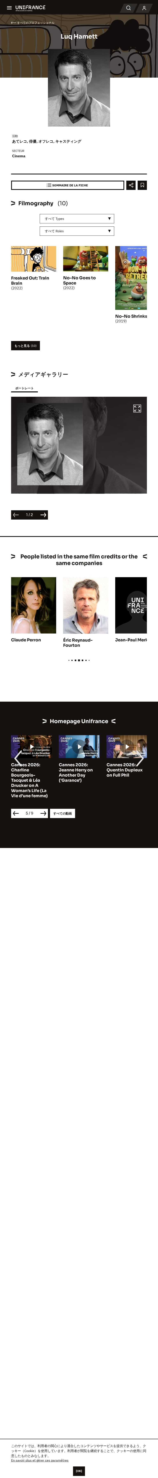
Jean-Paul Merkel (133, 640)
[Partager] (131, 185)
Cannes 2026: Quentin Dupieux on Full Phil (125, 770)
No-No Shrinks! (132, 316)
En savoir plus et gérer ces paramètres (40, 1460)
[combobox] (77, 218)
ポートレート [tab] (24, 388)
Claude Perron (26, 640)
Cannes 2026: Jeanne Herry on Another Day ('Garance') (76, 772)
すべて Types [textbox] (54, 219)
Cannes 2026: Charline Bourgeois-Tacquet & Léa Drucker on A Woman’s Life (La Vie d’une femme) (29, 780)
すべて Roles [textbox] (54, 231)
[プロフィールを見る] (144, 8)
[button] (137, 409)
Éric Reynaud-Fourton (78, 643)
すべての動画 (62, 813)
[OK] (79, 1471)
